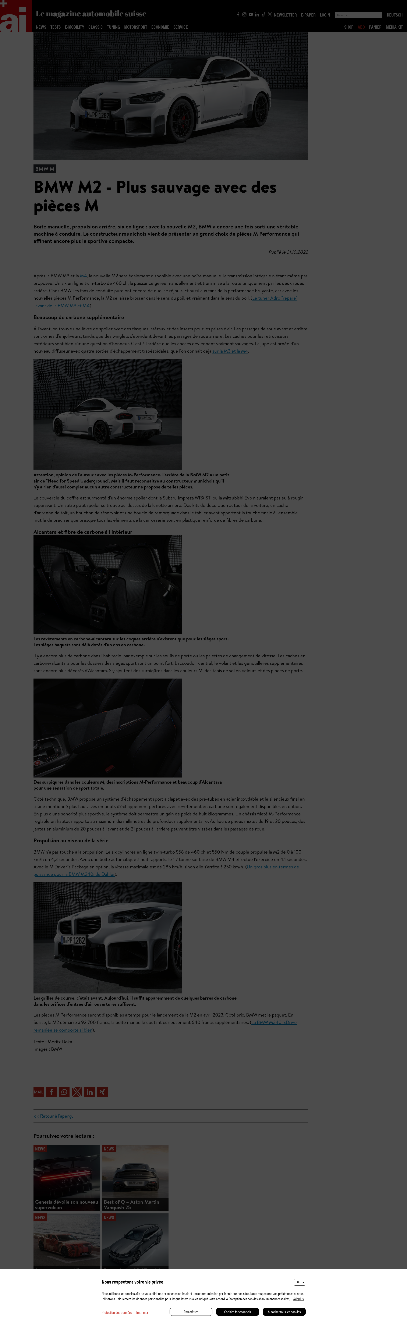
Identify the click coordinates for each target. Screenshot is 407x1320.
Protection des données (117, 1312)
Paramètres (191, 1311)
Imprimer (142, 1312)
